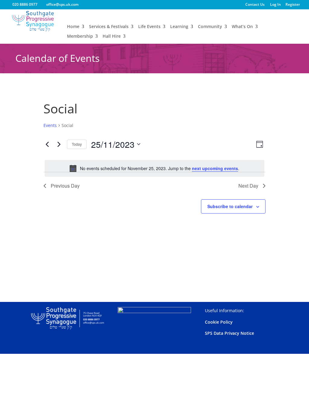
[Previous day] (47, 144)
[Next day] (58, 144)
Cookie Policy (219, 322)
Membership (80, 36)
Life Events (149, 26)
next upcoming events (215, 168)
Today (77, 144)
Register (292, 5)
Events (50, 125)
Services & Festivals (109, 26)
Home (73, 26)
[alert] (154, 168)
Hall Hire (112, 36)
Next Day (248, 185)
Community (210, 26)
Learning (179, 26)
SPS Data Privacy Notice (229, 333)
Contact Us (255, 5)
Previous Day (65, 185)
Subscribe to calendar (230, 206)
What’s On (242, 26)
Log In (275, 5)
